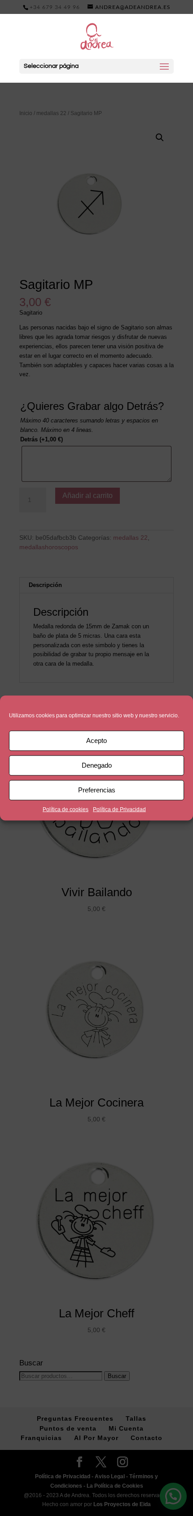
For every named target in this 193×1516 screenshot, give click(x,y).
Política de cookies (65, 809)
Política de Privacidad (119, 809)
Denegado (97, 765)
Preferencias (96, 790)
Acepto (96, 740)
